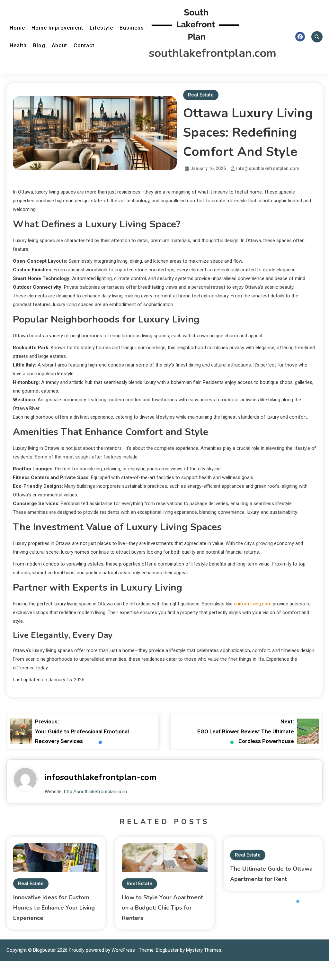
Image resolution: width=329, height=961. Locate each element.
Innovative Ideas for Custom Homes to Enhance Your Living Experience (54, 907)
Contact (84, 45)
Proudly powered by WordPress (102, 950)
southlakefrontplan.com (212, 53)
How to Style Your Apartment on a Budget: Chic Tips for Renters (162, 907)
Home (17, 28)
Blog (39, 45)
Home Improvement (57, 28)
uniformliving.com (252, 604)
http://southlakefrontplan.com (95, 791)
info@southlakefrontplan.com (267, 168)
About (59, 45)
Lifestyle (101, 28)
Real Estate (201, 95)
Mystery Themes (203, 950)
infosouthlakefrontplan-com (100, 777)
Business (132, 28)
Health (18, 45)
